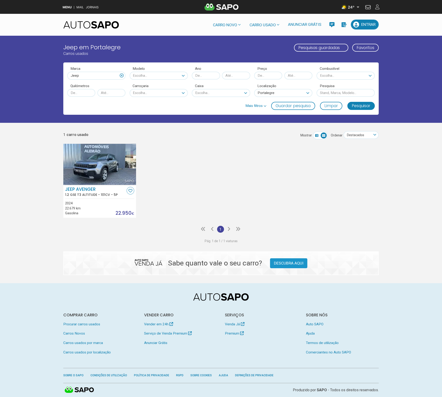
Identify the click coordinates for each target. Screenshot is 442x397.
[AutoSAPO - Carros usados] (91, 25)
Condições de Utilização (108, 375)
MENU (67, 7)
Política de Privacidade (151, 375)
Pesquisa (327, 86)
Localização (266, 86)
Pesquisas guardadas (319, 47)
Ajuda (310, 333)
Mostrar (306, 135)
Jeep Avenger (91, 192)
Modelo (139, 69)
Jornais (92, 7)
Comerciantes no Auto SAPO (328, 352)
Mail (80, 7)
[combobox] (96, 75)
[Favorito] (130, 190)
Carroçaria (140, 86)
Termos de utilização (322, 343)
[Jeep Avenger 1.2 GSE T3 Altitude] (99, 164)
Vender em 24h (156, 324)
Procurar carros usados (81, 324)
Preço (262, 69)
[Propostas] (344, 24)
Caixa (199, 86)
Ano (198, 69)
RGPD (179, 375)
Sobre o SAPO (73, 375)
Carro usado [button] (263, 25)
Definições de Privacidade (254, 375)
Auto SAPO (314, 324)
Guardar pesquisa (293, 106)
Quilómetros (79, 86)
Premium (232, 333)
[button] (255, 106)
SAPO (79, 390)
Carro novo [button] (225, 25)
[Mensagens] (332, 24)
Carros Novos (74, 333)
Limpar (331, 106)
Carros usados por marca (83, 343)
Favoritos (365, 47)
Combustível (329, 69)
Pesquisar (361, 106)
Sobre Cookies (201, 375)
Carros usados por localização (87, 352)
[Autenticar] (368, 8)
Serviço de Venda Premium (166, 333)
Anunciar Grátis (304, 24)
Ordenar (337, 135)
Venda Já (233, 324)
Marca (75, 69)
